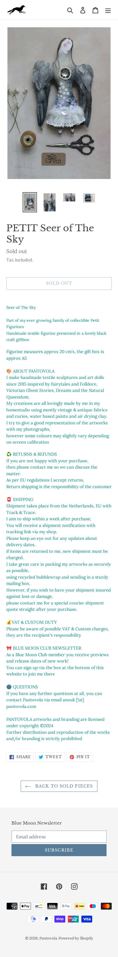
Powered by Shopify (75, 938)
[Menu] (108, 9)
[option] (30, 202)
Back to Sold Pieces (63, 786)
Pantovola (48, 938)
